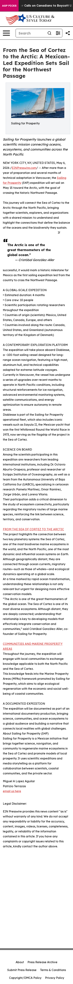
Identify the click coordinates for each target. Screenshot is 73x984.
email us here (12, 791)
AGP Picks (9, 5)
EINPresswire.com (24, 168)
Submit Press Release (21, 970)
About (20, 962)
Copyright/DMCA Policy (25, 978)
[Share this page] (67, 33)
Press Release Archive (42, 962)
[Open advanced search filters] (58, 33)
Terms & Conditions (53, 970)
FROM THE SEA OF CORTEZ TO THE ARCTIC (33, 529)
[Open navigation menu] (6, 33)
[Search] (49, 33)
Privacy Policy (54, 978)
